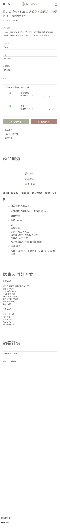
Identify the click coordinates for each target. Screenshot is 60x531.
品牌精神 (5, 522)
